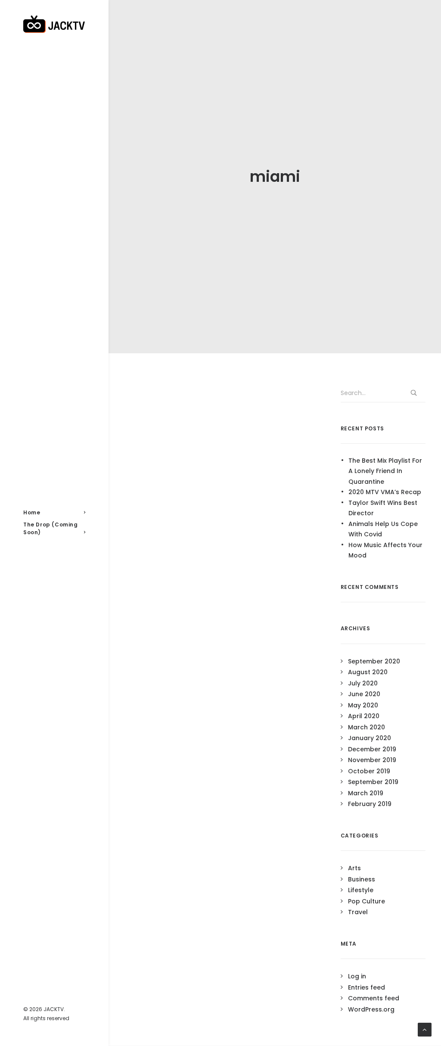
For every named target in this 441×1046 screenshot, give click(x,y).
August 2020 (368, 672)
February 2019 (369, 804)
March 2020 (366, 727)
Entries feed (366, 987)
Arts (354, 868)
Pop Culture (366, 901)
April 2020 (363, 716)
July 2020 (363, 683)
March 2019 (365, 793)
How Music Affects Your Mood (385, 550)
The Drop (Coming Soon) (50, 528)
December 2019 (372, 749)
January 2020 (369, 738)
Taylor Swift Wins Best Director (382, 508)
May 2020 (363, 705)
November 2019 (372, 760)
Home (31, 512)
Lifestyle (360, 890)
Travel (358, 912)
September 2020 (374, 661)
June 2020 (364, 694)
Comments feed (373, 998)
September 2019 (373, 782)
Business (361, 879)
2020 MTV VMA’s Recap (384, 492)
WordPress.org (371, 1009)
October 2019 (369, 771)
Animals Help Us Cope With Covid (383, 529)
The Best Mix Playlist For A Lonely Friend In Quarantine (385, 471)
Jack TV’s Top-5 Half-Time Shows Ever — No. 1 (210, 540)
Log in (357, 976)
